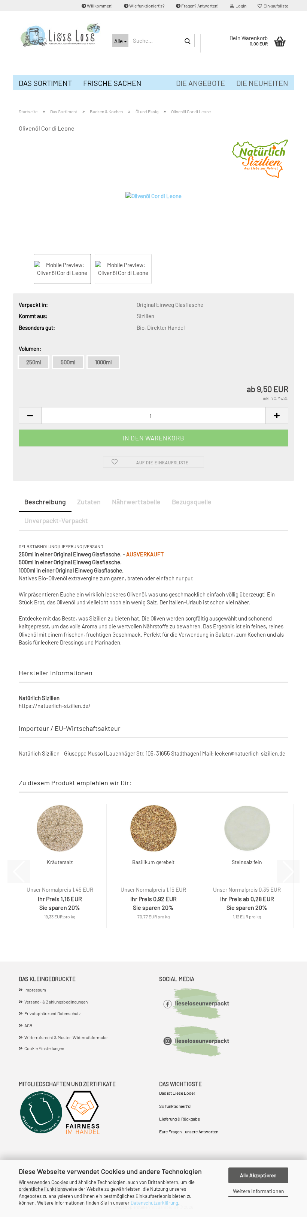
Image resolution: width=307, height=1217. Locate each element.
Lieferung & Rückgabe (179, 1118)
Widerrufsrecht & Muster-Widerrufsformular (66, 1037)
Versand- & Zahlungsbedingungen (56, 1001)
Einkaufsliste (275, 5)
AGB (28, 1025)
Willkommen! (99, 5)
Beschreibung (45, 501)
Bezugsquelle (192, 501)
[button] (30, 415)
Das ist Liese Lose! (177, 1092)
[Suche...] (187, 41)
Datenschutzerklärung (154, 1203)
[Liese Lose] (60, 35)
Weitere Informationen (258, 1191)
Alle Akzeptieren (258, 1175)
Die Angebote (200, 82)
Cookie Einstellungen (44, 1048)
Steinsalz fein (247, 862)
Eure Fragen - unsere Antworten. (189, 1131)
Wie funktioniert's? (146, 5)
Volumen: (30, 348)
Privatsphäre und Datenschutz (52, 1013)
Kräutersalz (60, 862)
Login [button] (240, 5)
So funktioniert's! (175, 1106)
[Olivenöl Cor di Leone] (153, 195)
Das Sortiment (45, 82)
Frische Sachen (112, 82)
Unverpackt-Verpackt (56, 520)
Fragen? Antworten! (199, 5)
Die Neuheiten (262, 82)
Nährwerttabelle (136, 501)
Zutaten (89, 501)
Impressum (35, 989)
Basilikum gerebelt (153, 862)
